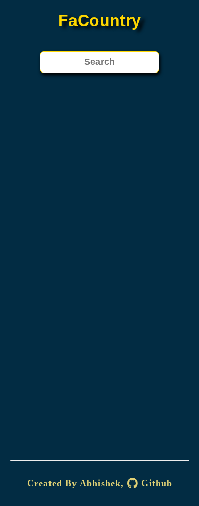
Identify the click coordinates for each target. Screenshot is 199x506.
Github (155, 483)
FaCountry (99, 20)
